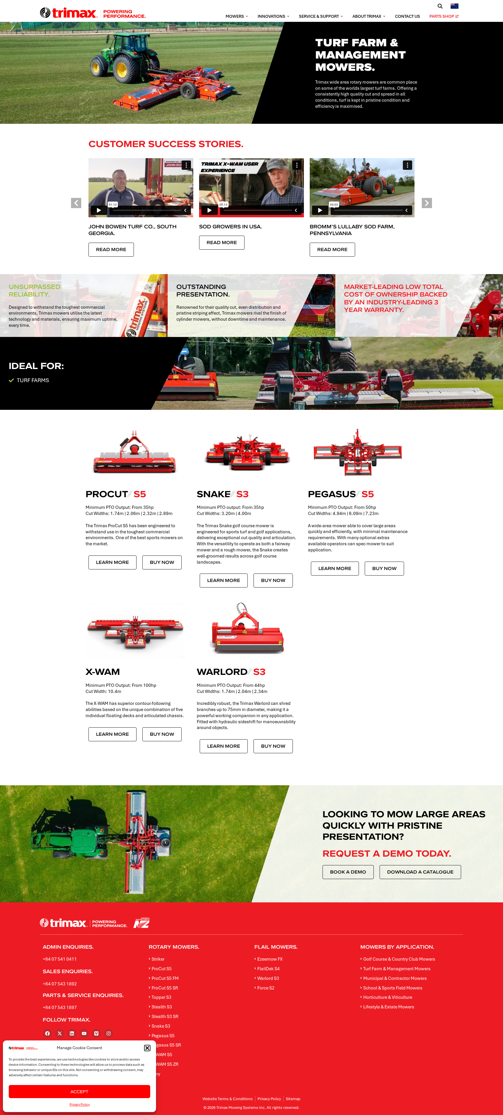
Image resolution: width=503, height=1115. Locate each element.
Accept (79, 1091)
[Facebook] (47, 1033)
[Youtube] (84, 1033)
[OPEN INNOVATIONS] (288, 16)
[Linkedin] (72, 1033)
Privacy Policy (80, 1104)
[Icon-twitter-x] (59, 1033)
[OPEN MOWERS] (246, 16)
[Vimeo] (96, 1033)
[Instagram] (108, 1033)
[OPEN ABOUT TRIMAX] (384, 16)
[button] (147, 1048)
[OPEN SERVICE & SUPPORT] (341, 16)
